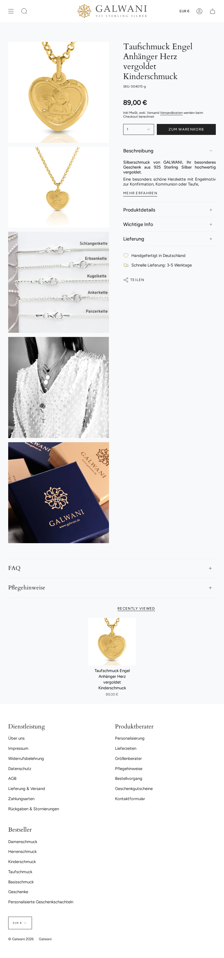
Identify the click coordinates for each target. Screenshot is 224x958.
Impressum (18, 748)
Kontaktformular (130, 798)
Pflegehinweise (26, 588)
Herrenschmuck (22, 851)
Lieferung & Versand (26, 788)
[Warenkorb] (212, 11)
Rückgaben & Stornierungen (33, 808)
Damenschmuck (22, 841)
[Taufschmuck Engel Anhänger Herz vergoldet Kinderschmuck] (112, 641)
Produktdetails (139, 210)
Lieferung (133, 239)
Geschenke (18, 891)
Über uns (16, 738)
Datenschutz (19, 768)
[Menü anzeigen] (11, 11)
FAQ (14, 568)
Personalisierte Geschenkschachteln (40, 901)
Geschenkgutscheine (134, 788)
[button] (24, 11)
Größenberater (128, 758)
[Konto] (199, 11)
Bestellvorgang (128, 778)
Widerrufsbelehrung (26, 758)
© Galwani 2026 (21, 939)
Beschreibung (138, 151)
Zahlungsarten (21, 798)
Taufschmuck (20, 871)
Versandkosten (171, 113)
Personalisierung (130, 738)
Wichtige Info (138, 224)
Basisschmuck (21, 881)
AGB (12, 778)
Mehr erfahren (140, 193)
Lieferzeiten (125, 748)
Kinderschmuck (22, 861)
